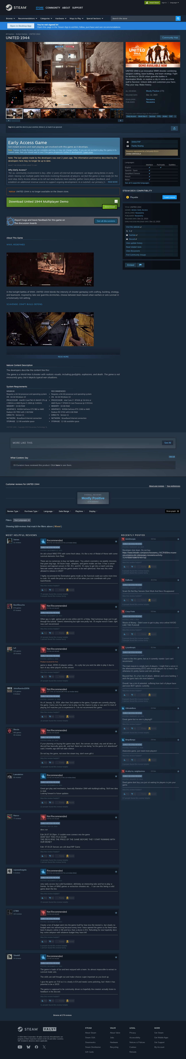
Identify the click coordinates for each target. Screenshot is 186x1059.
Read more (113, 182)
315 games (17, 651)
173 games (17, 691)
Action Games (21, 34)
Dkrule (16, 729)
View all (172, 457)
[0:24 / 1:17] (64, 75)
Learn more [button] (169, 197)
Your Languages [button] (20, 520)
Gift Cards (89, 1052)
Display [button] (92, 511)
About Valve (115, 1033)
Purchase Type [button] (31, 511)
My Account (159, 1047)
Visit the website (133, 227)
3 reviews (16, 694)
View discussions (133, 251)
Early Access (131, 116)
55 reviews (17, 777)
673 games (17, 608)
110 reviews (17, 914)
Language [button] (48, 511)
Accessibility (134, 1037)
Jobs (112, 1037)
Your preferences (173, 486)
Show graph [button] (171, 511)
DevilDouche (19, 605)
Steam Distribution (93, 1047)
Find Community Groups (136, 255)
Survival (152, 116)
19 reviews (17, 653)
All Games (10, 34)
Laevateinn (18, 774)
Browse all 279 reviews (62, 1015)
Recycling (114, 1047)
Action (165, 116)
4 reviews (16, 873)
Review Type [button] (12, 511)
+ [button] (175, 116)
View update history (134, 243)
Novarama (150, 99)
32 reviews (17, 735)
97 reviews (17, 610)
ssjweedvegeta (19, 870)
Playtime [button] (79, 511)
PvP (170, 116)
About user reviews (156, 486)
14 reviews (17, 958)
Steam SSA (90, 1037)
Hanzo (16, 815)
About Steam (90, 1033)
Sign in (11, 127)
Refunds (132, 1052)
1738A (16, 911)
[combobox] (143, 18)
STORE (40, 7)
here (58, 465)
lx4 (14, 648)
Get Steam (158, 1033)
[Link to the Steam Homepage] (16, 10)
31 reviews (17, 542)
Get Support (159, 1042)
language (173, 3)
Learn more (88, 152)
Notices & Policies (137, 1042)
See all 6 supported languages (137, 183)
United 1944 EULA (133, 154)
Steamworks (90, 1042)
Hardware (114, 1042)
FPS (158, 116)
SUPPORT (77, 7)
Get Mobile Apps (161, 1037)
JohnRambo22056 (21, 688)
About (66, 7)
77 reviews (17, 818)
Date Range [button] (64, 511)
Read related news (133, 247)
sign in (164, 3)
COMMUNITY (53, 7)
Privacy (132, 1033)
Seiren (16, 540)
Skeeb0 (16, 955)
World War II (142, 116)
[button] (11, 18)
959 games (17, 732)
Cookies (132, 1047)
